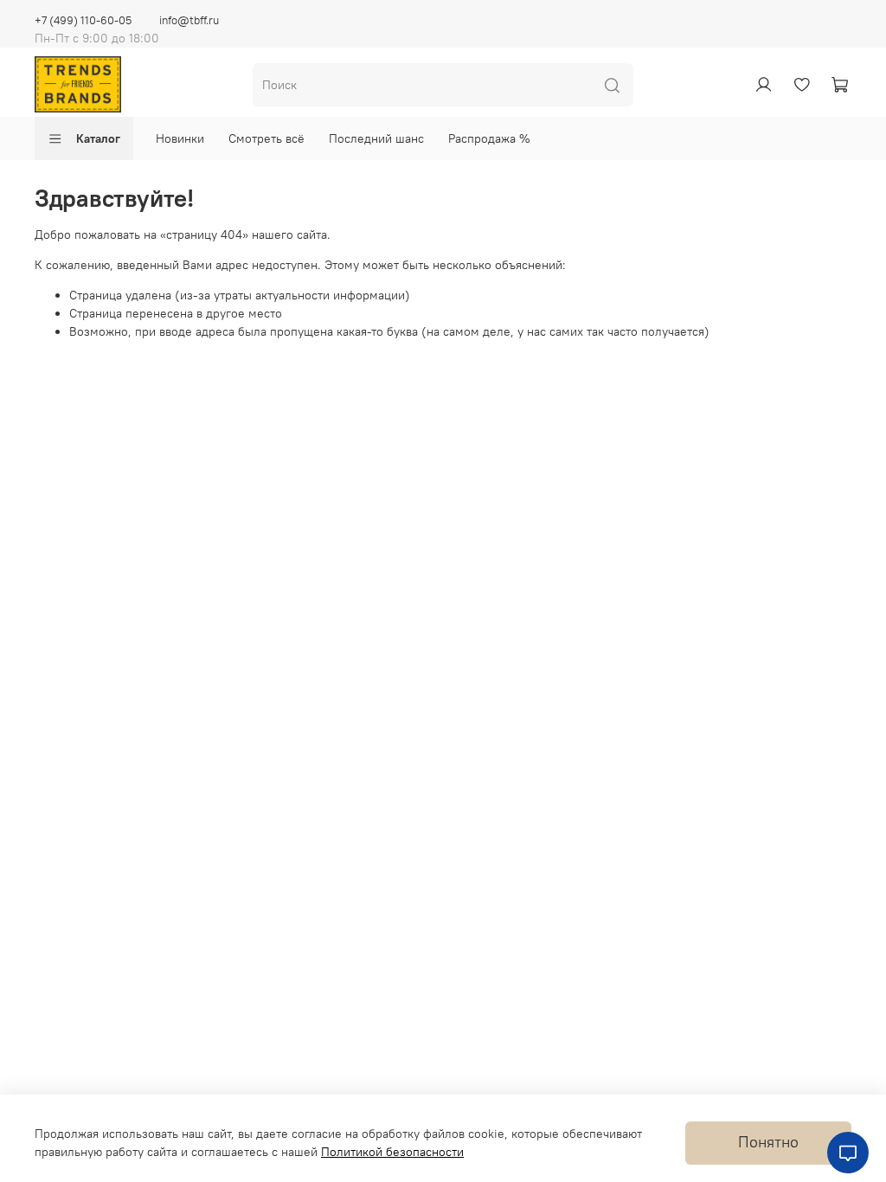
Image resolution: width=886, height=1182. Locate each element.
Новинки (180, 138)
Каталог (98, 138)
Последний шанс (376, 138)
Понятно (768, 1142)
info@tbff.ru (189, 20)
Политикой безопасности (392, 1152)
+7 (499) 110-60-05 (83, 20)
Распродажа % (489, 138)
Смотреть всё (266, 138)
